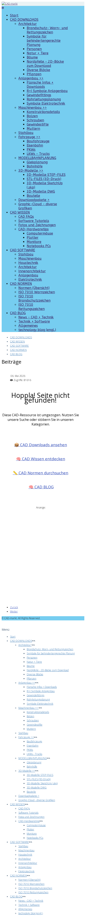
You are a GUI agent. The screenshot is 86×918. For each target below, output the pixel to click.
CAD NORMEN (21, 284)
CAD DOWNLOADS (24, 20)
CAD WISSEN (20, 212)
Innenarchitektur (32, 271)
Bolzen (32, 116)
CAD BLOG (18, 313)
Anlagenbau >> (30, 78)
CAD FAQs (26, 217)
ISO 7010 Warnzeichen (36, 292)
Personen (34, 49)
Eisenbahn (35, 145)
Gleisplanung (37, 162)
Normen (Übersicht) (33, 288)
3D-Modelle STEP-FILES (46, 175)
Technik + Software (34, 321)
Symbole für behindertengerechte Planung (44, 40)
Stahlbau (25, 133)
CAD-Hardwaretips (33, 229)
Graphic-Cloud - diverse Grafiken (36, 800)
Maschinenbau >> (32, 108)
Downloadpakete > (33, 200)
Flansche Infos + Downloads (40, 84)
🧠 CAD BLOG (41, 486)
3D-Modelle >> (30, 170)
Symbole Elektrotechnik (46, 103)
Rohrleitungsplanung (44, 99)
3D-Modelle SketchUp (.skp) (42, 783)
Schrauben (35, 120)
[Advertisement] (43, 553)
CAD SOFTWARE (22, 250)
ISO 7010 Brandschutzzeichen (34, 298)
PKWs (31, 150)
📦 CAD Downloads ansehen (40, 444)
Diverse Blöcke (38, 70)
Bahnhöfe (35, 166)
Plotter (32, 238)
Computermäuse (40, 233)
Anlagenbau (28, 275)
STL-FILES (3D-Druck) (44, 179)
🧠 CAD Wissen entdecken (40, 458)
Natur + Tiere (37, 53)
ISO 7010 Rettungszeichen (31, 307)
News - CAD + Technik (36, 317)
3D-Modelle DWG (41, 191)
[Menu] (3, 8)
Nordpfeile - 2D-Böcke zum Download (45, 64)
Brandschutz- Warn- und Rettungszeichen (47, 30)
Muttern (33, 129)
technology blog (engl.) (37, 330)
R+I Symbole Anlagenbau (47, 91)
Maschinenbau (30, 259)
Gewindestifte (38, 124)
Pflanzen (34, 74)
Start (14, 15)
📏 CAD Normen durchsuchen (40, 472)
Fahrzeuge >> (29, 137)
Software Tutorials (33, 221)
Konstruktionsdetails (43, 112)
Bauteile (33, 196)
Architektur (27, 24)
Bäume (32, 57)
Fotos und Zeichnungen (37, 225)
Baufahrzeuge (38, 141)
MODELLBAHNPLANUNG (37, 158)
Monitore (34, 242)
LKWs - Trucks (38, 154)
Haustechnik (28, 263)
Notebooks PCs (39, 246)
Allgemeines (28, 326)
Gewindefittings (39, 95)
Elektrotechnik (30, 279)
